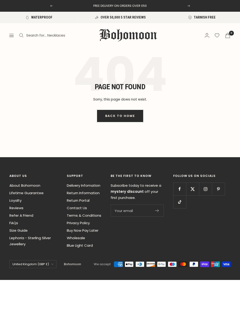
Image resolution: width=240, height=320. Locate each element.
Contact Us (77, 207)
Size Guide (18, 230)
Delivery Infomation (83, 185)
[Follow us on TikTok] (179, 201)
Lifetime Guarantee (26, 192)
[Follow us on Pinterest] (218, 188)
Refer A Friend (21, 215)
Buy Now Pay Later (82, 230)
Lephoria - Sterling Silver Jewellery (30, 240)
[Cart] (228, 35)
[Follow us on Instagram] (205, 188)
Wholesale (76, 237)
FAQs (13, 222)
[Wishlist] (217, 35)
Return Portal (78, 200)
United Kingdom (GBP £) (30, 264)
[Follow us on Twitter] (192, 188)
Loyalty (15, 200)
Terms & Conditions (84, 215)
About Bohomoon (24, 185)
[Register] (157, 210)
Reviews (16, 207)
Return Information (83, 192)
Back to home (120, 116)
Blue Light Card (80, 245)
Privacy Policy (78, 222)
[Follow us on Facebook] (179, 188)
